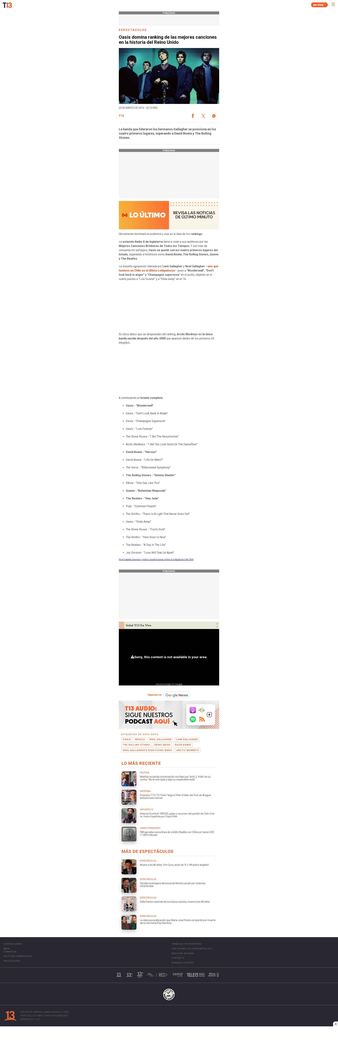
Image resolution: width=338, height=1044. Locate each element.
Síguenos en (155, 694)
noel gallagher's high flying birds (147, 750)
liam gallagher (187, 739)
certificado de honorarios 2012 (192, 948)
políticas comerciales (18, 956)
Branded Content (183, 963)
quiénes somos (13, 944)
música (140, 739)
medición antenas (183, 953)
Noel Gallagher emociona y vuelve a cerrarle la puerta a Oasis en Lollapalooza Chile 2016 (156, 559)
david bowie (183, 745)
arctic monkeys (187, 750)
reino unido (162, 745)
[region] (169, 1035)
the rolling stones (136, 745)
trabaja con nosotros (186, 944)
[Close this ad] (335, 1023)
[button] (192, 116)
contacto (178, 958)
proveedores (12, 961)
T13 (121, 115)
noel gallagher (160, 739)
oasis (127, 739)
